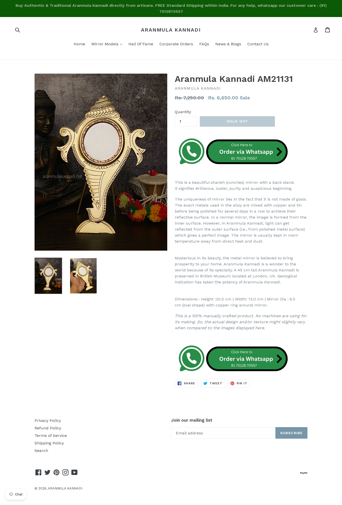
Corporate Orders (176, 44)
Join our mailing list (191, 420)
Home (79, 44)
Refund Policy (48, 428)
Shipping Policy (49, 443)
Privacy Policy (48, 420)
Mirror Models (108, 43)
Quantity (183, 111)
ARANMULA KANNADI (171, 30)
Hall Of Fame (140, 44)
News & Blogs (228, 44)
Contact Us (258, 44)
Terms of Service (51, 435)
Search (41, 450)
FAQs (204, 44)
